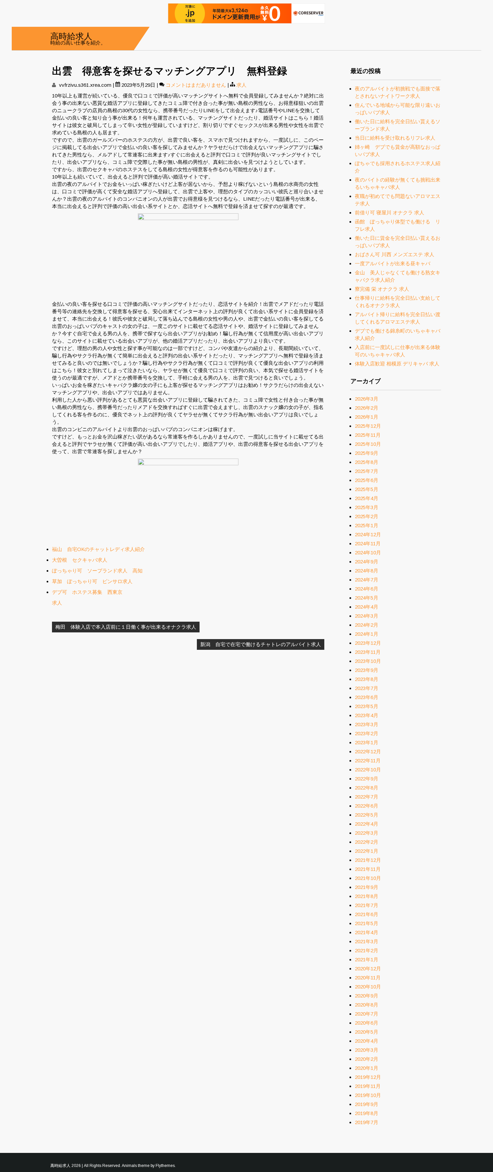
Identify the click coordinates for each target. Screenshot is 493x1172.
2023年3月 (366, 724)
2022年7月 (366, 797)
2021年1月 (366, 959)
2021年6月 (366, 914)
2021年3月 (366, 941)
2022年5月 (366, 815)
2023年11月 (368, 652)
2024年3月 (366, 616)
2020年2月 (366, 1059)
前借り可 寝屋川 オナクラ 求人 (389, 212)
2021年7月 (366, 905)
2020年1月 (366, 1068)
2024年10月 (368, 552)
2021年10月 (368, 878)
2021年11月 (368, 869)
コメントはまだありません (196, 85)
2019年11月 (368, 1086)
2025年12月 (368, 426)
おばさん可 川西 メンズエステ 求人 (394, 254)
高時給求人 (71, 35)
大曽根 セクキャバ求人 (79, 560)
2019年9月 (366, 1104)
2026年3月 (366, 399)
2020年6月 (366, 1023)
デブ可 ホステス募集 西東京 (87, 592)
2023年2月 (366, 733)
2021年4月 (366, 932)
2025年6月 (366, 480)
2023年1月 (366, 742)
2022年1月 (366, 851)
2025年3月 (366, 507)
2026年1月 (366, 417)
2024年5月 (366, 598)
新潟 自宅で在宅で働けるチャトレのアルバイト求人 (260, 644)
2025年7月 (366, 471)
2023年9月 (366, 670)
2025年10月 (368, 444)
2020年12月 (368, 968)
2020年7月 (366, 1014)
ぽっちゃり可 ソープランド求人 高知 (97, 570)
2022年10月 (368, 769)
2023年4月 (366, 715)
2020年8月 (366, 1005)
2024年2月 (366, 625)
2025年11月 (368, 435)
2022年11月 (368, 760)
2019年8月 (366, 1113)
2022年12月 (368, 751)
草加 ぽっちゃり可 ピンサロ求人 (92, 581)
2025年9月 (366, 453)
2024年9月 (366, 561)
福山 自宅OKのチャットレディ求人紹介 (98, 549)
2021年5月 (366, 923)
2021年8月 (366, 896)
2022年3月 (366, 833)
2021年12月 (368, 860)
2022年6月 (366, 806)
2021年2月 (366, 950)
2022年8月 (366, 787)
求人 (241, 85)
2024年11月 (368, 543)
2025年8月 (366, 462)
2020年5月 (366, 1032)
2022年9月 (366, 778)
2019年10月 (368, 1095)
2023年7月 (366, 688)
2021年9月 (366, 887)
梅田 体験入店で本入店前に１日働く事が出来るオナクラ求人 (125, 627)
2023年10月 (368, 661)
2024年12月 (368, 534)
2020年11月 (368, 977)
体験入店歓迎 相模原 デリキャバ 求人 (397, 363)
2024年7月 (366, 579)
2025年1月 (366, 525)
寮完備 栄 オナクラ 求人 (382, 289)
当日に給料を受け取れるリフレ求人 (395, 138)
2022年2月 (366, 842)
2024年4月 (366, 607)
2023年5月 (366, 706)
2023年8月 (366, 679)
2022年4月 (366, 824)
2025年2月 (366, 516)
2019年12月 (368, 1077)
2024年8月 (366, 570)
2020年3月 (366, 1050)
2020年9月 (366, 995)
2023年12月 (368, 643)
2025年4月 (366, 498)
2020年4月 (366, 1041)
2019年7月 (366, 1122)
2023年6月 (366, 697)
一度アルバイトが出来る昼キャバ (392, 263)
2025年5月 (366, 489)
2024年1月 (366, 634)
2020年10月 (368, 986)
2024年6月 (366, 589)
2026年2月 (366, 408)
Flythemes (165, 1165)
